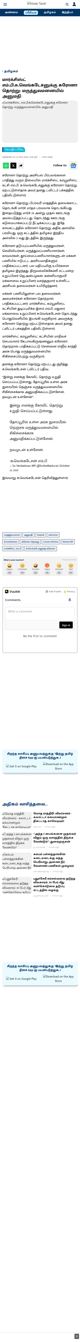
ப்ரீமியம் (30, 13)
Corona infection (50, 542)
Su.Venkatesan (10, 542)
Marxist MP (68, 542)
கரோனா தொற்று (30, 542)
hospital (40, 535)
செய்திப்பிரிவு (14, 149)
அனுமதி (28, 535)
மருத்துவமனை (12, 535)
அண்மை (11, 12)
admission (53, 535)
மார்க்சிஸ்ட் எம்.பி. (13, 548)
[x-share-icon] (13, 167)
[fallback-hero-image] (17, 820)
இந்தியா (67, 12)
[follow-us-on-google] (73, 165)
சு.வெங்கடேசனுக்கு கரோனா (40, 548)
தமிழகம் (50, 12)
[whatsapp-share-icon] (6, 167)
